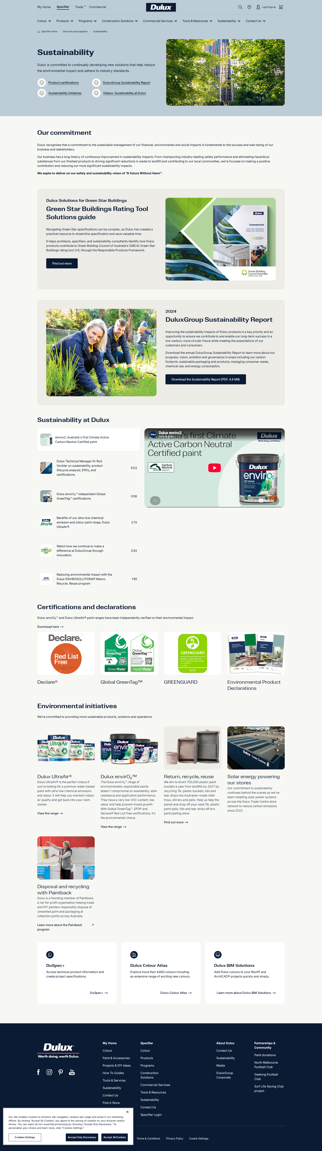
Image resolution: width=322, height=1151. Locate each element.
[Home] (39, 31)
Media (220, 1065)
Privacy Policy (174, 1138)
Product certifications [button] (63, 82)
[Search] (240, 7)
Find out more (62, 263)
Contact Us (110, 1095)
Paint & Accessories (116, 1058)
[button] (41, 82)
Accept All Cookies (114, 1137)
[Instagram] (49, 1072)
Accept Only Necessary (82, 1137)
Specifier (63, 7)
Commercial (97, 7)
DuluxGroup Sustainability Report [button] (126, 82)
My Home (44, 7)
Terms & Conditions (148, 1138)
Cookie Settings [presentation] (198, 1138)
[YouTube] (72, 1072)
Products (147, 1058)
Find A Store (111, 1103)
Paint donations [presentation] (265, 1055)
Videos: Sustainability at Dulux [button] (124, 93)
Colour (107, 1050)
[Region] (249, 7)
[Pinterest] (61, 1072)
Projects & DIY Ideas (117, 1065)
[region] (68, 1126)
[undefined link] (66, 747)
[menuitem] (45, 21)
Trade (79, 7)
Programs (147, 1065)
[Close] (127, 1112)
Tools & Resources (153, 1092)
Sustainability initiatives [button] (65, 93)
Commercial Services (155, 1085)
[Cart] (281, 7)
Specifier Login (151, 1115)
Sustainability (150, 1100)
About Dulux (225, 1043)
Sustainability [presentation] (112, 1088)
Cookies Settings (25, 1137)
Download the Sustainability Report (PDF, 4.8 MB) (206, 379)
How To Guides (113, 1073)
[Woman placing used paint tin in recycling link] (66, 857)
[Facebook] (38, 1072)
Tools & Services (114, 1080)
